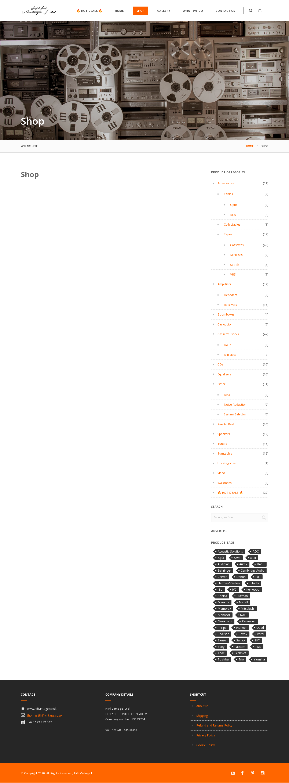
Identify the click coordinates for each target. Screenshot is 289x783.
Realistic (223, 634)
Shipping (202, 716)
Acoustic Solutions (230, 551)
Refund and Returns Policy (214, 725)
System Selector (235, 414)
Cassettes (237, 245)
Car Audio (224, 324)
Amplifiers (224, 284)
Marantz (223, 602)
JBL (220, 589)
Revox (243, 634)
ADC (256, 551)
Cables (228, 194)
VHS (233, 274)
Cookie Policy (205, 745)
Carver (222, 577)
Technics (240, 653)
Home (249, 146)
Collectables (232, 224)
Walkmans (224, 483)
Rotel (260, 634)
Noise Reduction (235, 405)
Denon (241, 577)
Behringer (224, 570)
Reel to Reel (225, 424)
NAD (243, 615)
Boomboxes (225, 314)
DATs (227, 345)
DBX (227, 395)
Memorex (224, 609)
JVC (234, 589)
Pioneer (241, 628)
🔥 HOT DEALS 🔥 (230, 493)
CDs (220, 364)
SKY (257, 640)
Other (221, 384)
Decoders (230, 295)
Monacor (224, 615)
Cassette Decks (228, 334)
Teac (221, 653)
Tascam (239, 647)
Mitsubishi (248, 609)
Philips (222, 628)
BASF (260, 564)
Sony (221, 647)
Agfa (221, 558)
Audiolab (224, 564)
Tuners (222, 444)
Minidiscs (236, 255)
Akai (253, 558)
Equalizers (224, 374)
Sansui (222, 640)
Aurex (243, 564)
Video (221, 473)
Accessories (225, 183)
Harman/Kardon (229, 583)
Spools (234, 265)
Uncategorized (227, 463)
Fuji (257, 577)
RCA (233, 215)
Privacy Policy (205, 735)
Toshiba (223, 659)
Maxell (243, 602)
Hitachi (254, 583)
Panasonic (249, 621)
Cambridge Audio (252, 570)
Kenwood (252, 589)
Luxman (242, 596)
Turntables (224, 453)
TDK (258, 647)
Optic (233, 205)
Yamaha (259, 659)
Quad (260, 628)
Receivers (230, 305)
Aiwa (237, 558)
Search (263, 517)
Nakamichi (225, 621)
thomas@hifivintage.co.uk (44, 715)
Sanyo (240, 640)
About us (202, 706)
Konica (222, 596)
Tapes (228, 234)
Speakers (223, 434)
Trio (241, 659)
